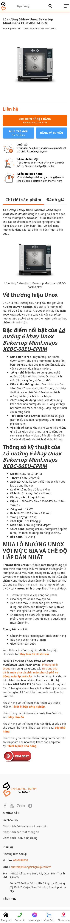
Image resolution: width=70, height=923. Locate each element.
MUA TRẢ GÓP (18, 133)
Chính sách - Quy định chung (20, 838)
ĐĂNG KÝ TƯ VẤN (51, 133)
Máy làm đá (16, 717)
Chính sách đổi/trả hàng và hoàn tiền (25, 826)
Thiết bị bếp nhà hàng (21, 746)
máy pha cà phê (21, 672)
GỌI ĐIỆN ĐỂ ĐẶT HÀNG (35, 120)
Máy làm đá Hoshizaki (34, 654)
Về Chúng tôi (10, 820)
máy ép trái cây (21, 676)
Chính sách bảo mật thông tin (21, 832)
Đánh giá (55, 199)
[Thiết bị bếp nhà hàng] (18, 756)
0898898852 (20, 860)
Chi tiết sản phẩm (23, 199)
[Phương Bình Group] (3, 6)
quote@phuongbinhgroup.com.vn (31, 867)
